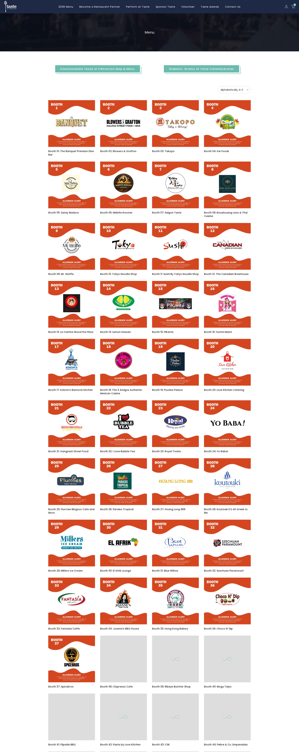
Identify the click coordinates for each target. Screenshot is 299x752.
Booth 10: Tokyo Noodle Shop (118, 274)
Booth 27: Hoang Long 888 (168, 509)
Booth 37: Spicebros (61, 686)
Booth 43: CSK (161, 744)
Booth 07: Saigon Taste (166, 212)
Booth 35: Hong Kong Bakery (170, 628)
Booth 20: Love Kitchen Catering (224, 390)
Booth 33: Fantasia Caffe (64, 628)
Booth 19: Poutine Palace (167, 390)
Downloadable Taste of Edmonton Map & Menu (97, 69)
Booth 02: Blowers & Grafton (118, 151)
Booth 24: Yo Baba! (216, 451)
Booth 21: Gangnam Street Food (68, 451)
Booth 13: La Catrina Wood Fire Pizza (70, 332)
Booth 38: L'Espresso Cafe (116, 686)
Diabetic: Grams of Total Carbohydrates (201, 69)
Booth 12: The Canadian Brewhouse (226, 274)
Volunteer (188, 6)
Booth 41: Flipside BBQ (62, 744)
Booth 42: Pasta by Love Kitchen (120, 744)
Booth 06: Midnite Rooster (116, 212)
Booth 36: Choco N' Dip (218, 628)
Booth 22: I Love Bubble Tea (117, 451)
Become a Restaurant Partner (99, 6)
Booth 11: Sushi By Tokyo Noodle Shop (175, 274)
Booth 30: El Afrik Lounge (115, 570)
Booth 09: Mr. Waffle (61, 274)
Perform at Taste (138, 6)
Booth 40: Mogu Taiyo (218, 686)
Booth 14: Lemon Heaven (115, 332)
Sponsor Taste (165, 6)
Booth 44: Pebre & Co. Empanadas (226, 744)
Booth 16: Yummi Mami (218, 332)
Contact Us (233, 6)
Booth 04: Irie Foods (216, 151)
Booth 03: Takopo (163, 151)
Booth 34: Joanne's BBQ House (119, 628)
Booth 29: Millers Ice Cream (65, 570)
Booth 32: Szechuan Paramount (224, 570)
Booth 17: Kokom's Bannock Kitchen (70, 390)
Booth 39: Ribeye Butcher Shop (171, 686)
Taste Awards (210, 6)
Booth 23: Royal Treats (166, 451)
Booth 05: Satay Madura (63, 212)
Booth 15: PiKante (162, 332)
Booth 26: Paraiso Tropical (117, 509)
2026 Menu (65, 6)
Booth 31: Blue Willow (165, 570)
